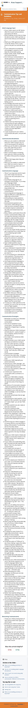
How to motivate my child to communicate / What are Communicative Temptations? (14, 678)
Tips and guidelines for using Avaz (13, 684)
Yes (18, 650)
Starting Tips (8, 689)
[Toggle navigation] (2, 5)
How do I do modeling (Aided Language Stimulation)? (14, 670)
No (11, 650)
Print (6, 659)
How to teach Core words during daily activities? (14, 674)
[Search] (25, 9)
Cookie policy (14, 706)
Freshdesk (20, 704)
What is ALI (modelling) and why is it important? (13, 666)
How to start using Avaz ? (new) (12, 687)
